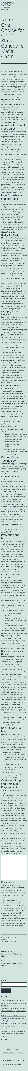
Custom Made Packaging (13, 1061)
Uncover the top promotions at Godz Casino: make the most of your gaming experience (13, 1003)
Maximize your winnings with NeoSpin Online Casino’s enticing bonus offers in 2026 (13, 1010)
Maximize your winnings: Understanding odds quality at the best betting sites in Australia (14, 1026)
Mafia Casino (5, 79)
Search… (4, 980)
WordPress (17, 1064)
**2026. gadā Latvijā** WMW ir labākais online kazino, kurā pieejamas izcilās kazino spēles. (13, 1018)
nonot (4, 939)
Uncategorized (14, 941)
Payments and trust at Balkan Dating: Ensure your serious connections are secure (13, 1033)
